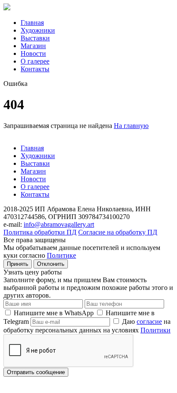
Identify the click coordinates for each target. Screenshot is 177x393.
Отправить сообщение (36, 372)
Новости (33, 53)
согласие (149, 321)
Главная (32, 22)
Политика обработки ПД (39, 232)
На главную (131, 125)
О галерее (35, 61)
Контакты (35, 69)
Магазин (33, 45)
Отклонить (50, 264)
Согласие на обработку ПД (117, 232)
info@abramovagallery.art (59, 224)
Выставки (35, 38)
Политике (61, 255)
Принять (17, 264)
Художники (38, 30)
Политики (155, 330)
